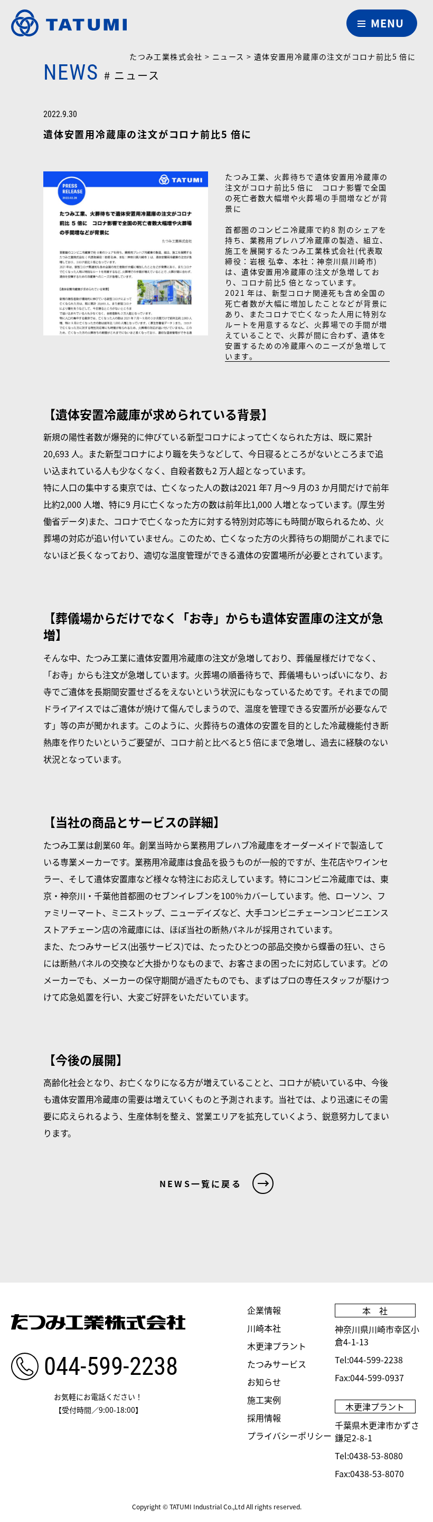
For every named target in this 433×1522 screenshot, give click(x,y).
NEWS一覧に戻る (200, 1183)
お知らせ (264, 1381)
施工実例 (264, 1399)
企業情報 (264, 1310)
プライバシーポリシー (289, 1435)
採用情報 (264, 1417)
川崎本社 (264, 1328)
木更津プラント (276, 1346)
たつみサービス (276, 1363)
